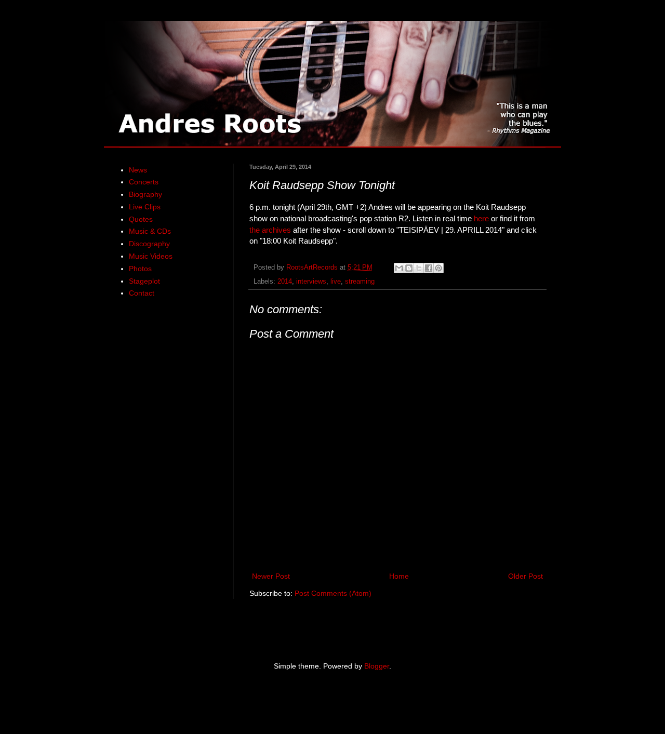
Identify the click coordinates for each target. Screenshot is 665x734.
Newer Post (271, 576)
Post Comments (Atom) (333, 593)
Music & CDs (150, 231)
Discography (149, 243)
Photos (140, 268)
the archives (270, 229)
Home (399, 576)
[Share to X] (419, 268)
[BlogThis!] (409, 268)
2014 (284, 281)
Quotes (141, 219)
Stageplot (144, 281)
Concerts (143, 182)
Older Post (525, 576)
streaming (360, 281)
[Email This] (399, 268)
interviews (311, 281)
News (138, 170)
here (481, 218)
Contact (141, 293)
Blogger (376, 666)
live (335, 281)
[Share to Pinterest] (438, 268)
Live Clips (145, 207)
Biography (145, 194)
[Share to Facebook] (428, 268)
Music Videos (150, 256)
